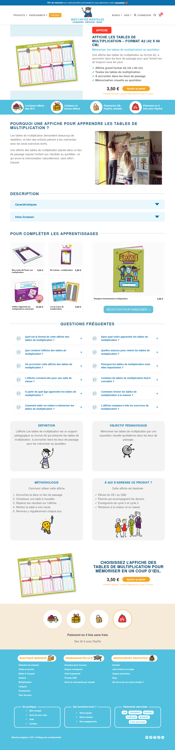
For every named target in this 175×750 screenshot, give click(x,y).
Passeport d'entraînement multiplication (111, 299)
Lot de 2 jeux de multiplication (57, 308)
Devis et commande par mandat (80, 682)
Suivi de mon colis (38, 714)
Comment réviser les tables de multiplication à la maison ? (125, 393)
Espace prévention (121, 673)
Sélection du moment (29, 664)
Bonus (116, 15)
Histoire (22, 677)
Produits (19, 15)
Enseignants (37, 15)
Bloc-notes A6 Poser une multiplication (22, 271)
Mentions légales (20, 737)
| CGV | (31, 737)
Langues (23, 686)
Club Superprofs (72, 673)
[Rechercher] (155, 15)
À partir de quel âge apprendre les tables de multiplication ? (49, 393)
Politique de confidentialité (48, 737)
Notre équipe (86, 712)
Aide (126, 15)
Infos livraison (24, 217)
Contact (33, 723)
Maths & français (27, 673)
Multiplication (25, 682)
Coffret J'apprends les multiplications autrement (23, 308)
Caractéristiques (26, 204)
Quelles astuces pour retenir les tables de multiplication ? (125, 352)
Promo (55, 15)
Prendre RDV (71, 677)
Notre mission (86, 717)
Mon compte (35, 710)
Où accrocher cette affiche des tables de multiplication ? (49, 366)
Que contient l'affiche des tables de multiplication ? (49, 352)
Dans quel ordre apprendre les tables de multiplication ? (125, 338)
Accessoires (24, 690)
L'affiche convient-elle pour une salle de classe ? (49, 380)
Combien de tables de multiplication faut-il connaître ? (125, 380)
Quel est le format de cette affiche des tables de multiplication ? (49, 338)
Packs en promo (26, 669)
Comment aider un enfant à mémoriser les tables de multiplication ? (49, 407)
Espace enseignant (74, 669)
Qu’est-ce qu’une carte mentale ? (128, 682)
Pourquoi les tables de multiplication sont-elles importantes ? (125, 366)
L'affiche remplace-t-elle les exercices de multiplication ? (125, 407)
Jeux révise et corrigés (123, 669)
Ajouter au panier (136, 88)
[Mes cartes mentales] (87, 15)
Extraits (116, 664)
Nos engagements (88, 721)
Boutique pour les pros (76, 664)
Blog (114, 677)
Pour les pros (25, 695)
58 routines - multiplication (61, 270)
